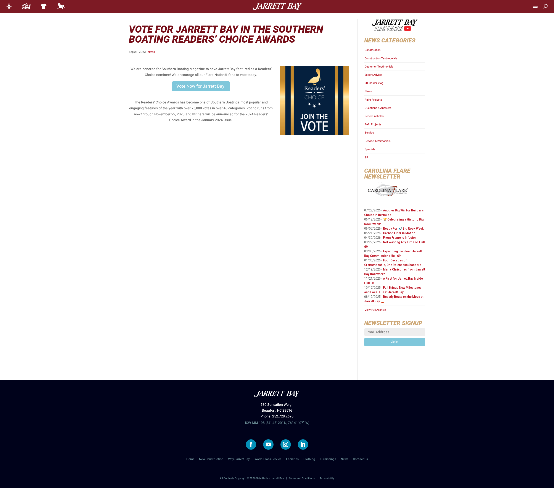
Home (190, 459)
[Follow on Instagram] (285, 444)
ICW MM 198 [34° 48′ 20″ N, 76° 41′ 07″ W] (277, 422)
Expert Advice (373, 75)
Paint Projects (373, 100)
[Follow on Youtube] (268, 444)
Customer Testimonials (379, 66)
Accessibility (327, 478)
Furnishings (328, 459)
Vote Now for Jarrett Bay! (200, 86)
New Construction (211, 459)
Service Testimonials (378, 141)
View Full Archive (375, 310)
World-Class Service (267, 459)
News (151, 52)
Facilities (292, 459)
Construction (372, 50)
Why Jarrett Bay (239, 459)
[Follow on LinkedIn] (303, 444)
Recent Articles (374, 116)
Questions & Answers (378, 108)
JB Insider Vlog (374, 83)
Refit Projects (373, 124)
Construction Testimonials (381, 58)
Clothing (309, 459)
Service (369, 132)
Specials (370, 149)
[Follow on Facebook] (251, 444)
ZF (366, 157)
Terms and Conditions (302, 478)
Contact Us (360, 459)
